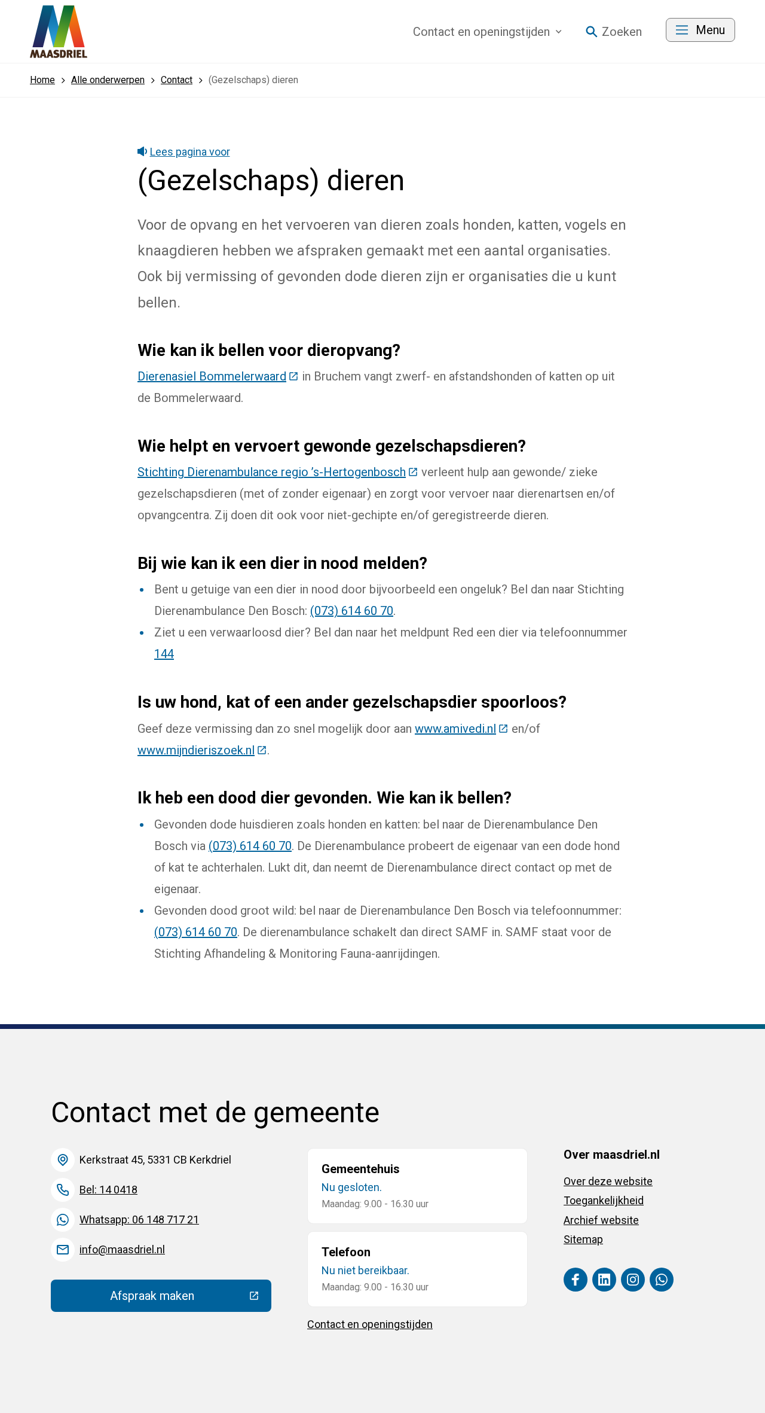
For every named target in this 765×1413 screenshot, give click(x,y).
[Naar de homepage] (58, 31)
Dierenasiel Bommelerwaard (218, 376)
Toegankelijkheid (604, 1200)
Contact (481, 32)
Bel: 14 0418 (108, 1189)
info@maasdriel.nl (122, 1249)
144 (164, 654)
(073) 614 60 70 (351, 611)
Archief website (601, 1220)
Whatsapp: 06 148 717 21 (139, 1219)
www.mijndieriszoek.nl (202, 750)
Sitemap (583, 1239)
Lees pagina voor (190, 151)
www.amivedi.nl (462, 728)
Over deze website (608, 1181)
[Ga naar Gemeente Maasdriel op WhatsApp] (662, 1280)
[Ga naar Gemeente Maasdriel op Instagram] (633, 1280)
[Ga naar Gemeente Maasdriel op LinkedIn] (604, 1280)
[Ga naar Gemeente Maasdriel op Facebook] (575, 1280)
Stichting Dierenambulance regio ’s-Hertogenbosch (277, 472)
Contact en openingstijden (370, 1324)
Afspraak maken (190, 1299)
